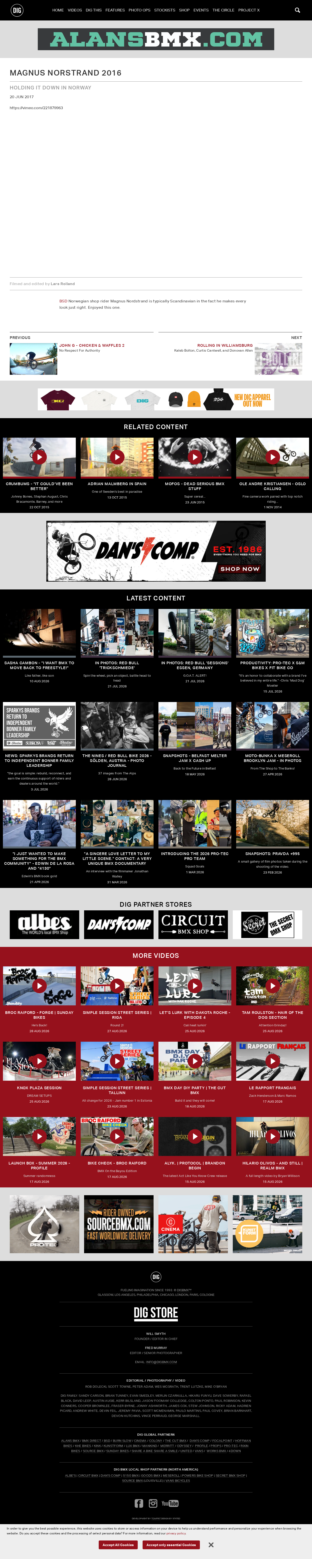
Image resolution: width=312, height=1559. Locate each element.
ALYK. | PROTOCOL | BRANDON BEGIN (195, 1165)
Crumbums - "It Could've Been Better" (39, 486)
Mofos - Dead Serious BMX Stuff (195, 486)
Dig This (94, 10)
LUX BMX (133, 1446)
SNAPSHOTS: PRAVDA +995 (272, 853)
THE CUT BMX (175, 1441)
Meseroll (171, 1475)
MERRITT (167, 1446)
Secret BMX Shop (230, 1475)
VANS (199, 1451)
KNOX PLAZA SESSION (39, 1088)
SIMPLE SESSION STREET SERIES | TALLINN (117, 1090)
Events (201, 10)
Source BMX (132, 1480)
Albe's (70, 1475)
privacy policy (175, 1533)
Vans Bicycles (178, 1480)
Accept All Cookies (118, 1545)
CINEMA (140, 1441)
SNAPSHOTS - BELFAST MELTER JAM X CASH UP (195, 758)
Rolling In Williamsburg (225, 345)
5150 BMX (131, 1475)
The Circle (223, 10)
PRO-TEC (231, 1446)
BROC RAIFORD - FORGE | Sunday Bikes (39, 1015)
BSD (63, 301)
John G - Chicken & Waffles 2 (92, 345)
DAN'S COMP (199, 1441)
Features (115, 10)
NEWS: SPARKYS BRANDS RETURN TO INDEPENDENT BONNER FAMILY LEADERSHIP (39, 760)
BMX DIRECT (91, 1441)
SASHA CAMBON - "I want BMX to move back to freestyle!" (39, 665)
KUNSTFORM (113, 1446)
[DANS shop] (119, 924)
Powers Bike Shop (197, 1475)
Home (58, 10)
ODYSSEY (184, 1446)
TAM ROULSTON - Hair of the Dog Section (272, 1015)
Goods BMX (150, 1475)
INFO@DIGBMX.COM (161, 1362)
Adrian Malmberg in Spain (117, 483)
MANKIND (149, 1446)
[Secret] (267, 924)
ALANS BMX (70, 1441)
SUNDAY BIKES (117, 1451)
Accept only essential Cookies (171, 1545)
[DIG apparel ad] (156, 399)
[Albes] (44, 924)
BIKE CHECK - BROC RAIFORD (117, 1163)
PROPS (216, 1446)
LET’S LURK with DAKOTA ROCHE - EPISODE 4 (194, 1015)
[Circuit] (193, 924)
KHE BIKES (83, 1446)
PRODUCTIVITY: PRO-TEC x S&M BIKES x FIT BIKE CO (272, 665)
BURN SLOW (122, 1441)
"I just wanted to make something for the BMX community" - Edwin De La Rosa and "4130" (39, 861)
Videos (75, 10)
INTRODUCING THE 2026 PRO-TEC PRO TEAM (195, 856)
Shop (184, 10)
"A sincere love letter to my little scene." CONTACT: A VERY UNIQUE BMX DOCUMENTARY (117, 858)
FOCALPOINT (222, 1441)
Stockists (164, 10)
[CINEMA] (193, 1224)
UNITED (186, 1451)
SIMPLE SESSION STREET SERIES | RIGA (117, 1015)
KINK (97, 1446)
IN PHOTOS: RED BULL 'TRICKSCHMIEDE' (117, 665)
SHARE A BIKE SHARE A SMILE (155, 1451)
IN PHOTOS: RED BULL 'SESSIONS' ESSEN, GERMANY (195, 665)
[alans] (156, 39)
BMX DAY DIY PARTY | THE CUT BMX (195, 1090)
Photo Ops (139, 10)
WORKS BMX (217, 1451)
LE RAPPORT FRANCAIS (272, 1088)
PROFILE (201, 1446)
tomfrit (156, 1518)
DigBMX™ (184, 1290)
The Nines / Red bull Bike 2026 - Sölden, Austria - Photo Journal (117, 760)
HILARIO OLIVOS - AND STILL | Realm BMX (273, 1165)
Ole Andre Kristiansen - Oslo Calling (272, 486)
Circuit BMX (88, 1475)
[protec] (44, 1224)
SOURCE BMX (93, 1451)
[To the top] (156, 1277)
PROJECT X (249, 10)
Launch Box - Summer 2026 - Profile (39, 1165)
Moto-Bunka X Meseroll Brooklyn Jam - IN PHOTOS (273, 758)
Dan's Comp (110, 1475)
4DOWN (235, 1451)
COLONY (155, 1441)
